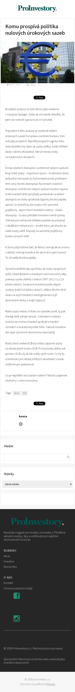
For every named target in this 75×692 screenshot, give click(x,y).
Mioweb (51, 684)
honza (32, 84)
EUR (24, 393)
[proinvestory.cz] (37, 9)
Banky (16, 393)
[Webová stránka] (21, 424)
